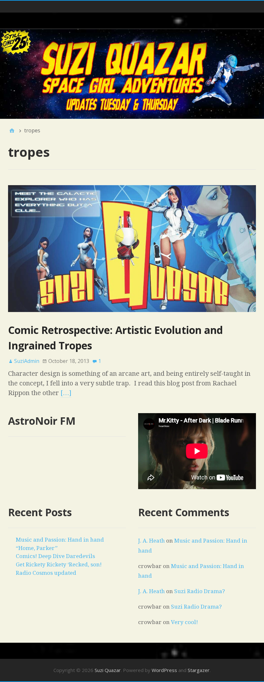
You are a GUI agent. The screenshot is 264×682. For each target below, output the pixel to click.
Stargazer (199, 670)
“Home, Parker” (37, 548)
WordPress (164, 670)
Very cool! (184, 622)
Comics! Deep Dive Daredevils (55, 556)
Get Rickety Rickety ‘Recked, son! (59, 564)
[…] (66, 393)
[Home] (12, 130)
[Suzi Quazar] (132, 74)
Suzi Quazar (108, 670)
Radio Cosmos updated (46, 573)
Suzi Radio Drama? (199, 591)
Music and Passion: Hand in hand (60, 539)
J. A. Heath (151, 540)
